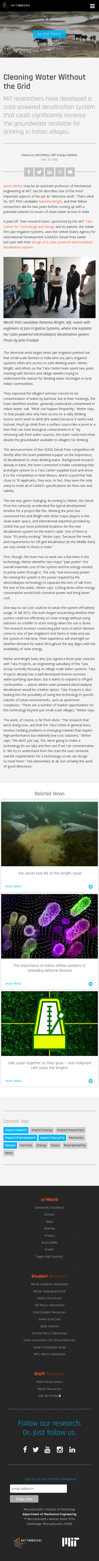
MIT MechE (16, 5)
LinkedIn (49, 172)
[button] (93, 6)
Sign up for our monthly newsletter (51, 1479)
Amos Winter (13, 186)
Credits (49, 1249)
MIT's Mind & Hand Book (49, 1354)
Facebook (28, 172)
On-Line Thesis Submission (49, 1333)
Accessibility (49, 1243)
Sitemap (49, 1229)
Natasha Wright (50, 201)
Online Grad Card (49, 1319)
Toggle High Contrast (49, 1257)
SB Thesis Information (49, 1305)
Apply (49, 1222)
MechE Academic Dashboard (49, 1284)
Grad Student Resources (49, 1312)
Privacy (49, 1236)
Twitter (39, 172)
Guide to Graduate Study (49, 1347)
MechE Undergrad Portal (49, 1291)
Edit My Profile (48, 1396)
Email (70, 172)
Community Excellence (49, 1208)
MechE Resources (49, 1389)
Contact (49, 1214)
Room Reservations (50, 1382)
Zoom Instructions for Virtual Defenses (49, 1340)
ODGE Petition (49, 1326)
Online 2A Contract (49, 1298)
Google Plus (59, 172)
